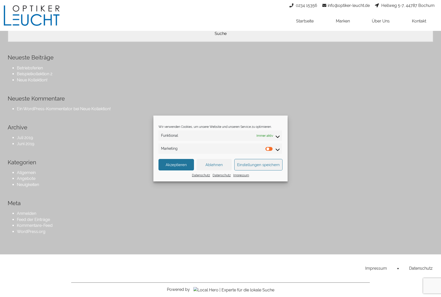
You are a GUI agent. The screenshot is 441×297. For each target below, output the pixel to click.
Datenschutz (201, 175)
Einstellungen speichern (258, 165)
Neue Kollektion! (32, 80)
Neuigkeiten (28, 184)
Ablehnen (214, 165)
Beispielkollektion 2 (34, 73)
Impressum (241, 175)
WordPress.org (31, 231)
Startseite (305, 21)
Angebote (26, 178)
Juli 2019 (25, 137)
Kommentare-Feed (35, 225)
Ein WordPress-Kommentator (44, 108)
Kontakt (419, 21)
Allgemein (26, 172)
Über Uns (381, 21)
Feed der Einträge (33, 219)
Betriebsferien (30, 68)
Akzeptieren (176, 165)
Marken (343, 21)
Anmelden (26, 213)
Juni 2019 (25, 143)
